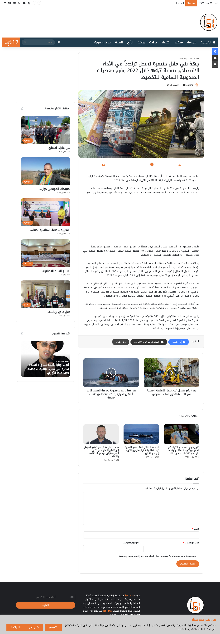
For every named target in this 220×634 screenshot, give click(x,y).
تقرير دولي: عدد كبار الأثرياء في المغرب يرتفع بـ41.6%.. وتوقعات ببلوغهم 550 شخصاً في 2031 (183, 450)
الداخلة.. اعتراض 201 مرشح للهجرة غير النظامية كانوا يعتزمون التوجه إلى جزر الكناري (142, 450)
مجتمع (179, 42)
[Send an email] (184, 85)
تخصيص (53, 627)
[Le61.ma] (209, 22)
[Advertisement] (141, 221)
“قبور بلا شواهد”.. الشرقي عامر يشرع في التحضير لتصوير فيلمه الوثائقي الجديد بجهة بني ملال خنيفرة (49, 367)
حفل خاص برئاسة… (58, 312)
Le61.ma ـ (192, 59)
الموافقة (15, 627)
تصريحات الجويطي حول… (54, 189)
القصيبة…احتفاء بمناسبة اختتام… (49, 230)
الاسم (195, 529)
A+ (103, 165)
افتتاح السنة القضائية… (55, 271)
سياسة (191, 42)
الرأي (130, 42)
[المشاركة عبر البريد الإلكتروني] (215, 58)
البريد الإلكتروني (191, 543)
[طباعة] (215, 64)
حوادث (153, 42)
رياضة (141, 42)
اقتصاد (166, 42)
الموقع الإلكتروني (131, 543)
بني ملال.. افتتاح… (58, 148)
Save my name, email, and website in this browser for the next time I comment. (157, 556)
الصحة (119, 42)
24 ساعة (182, 59)
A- (179, 165)
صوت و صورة (102, 42)
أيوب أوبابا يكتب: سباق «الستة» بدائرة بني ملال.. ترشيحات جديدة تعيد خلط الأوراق (147, 3)
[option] (45, 359)
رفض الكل (34, 627)
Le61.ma (189, 85)
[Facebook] (215, 51)
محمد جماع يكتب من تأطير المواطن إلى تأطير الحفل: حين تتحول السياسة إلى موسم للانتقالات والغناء (101, 452)
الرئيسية (206, 42)
